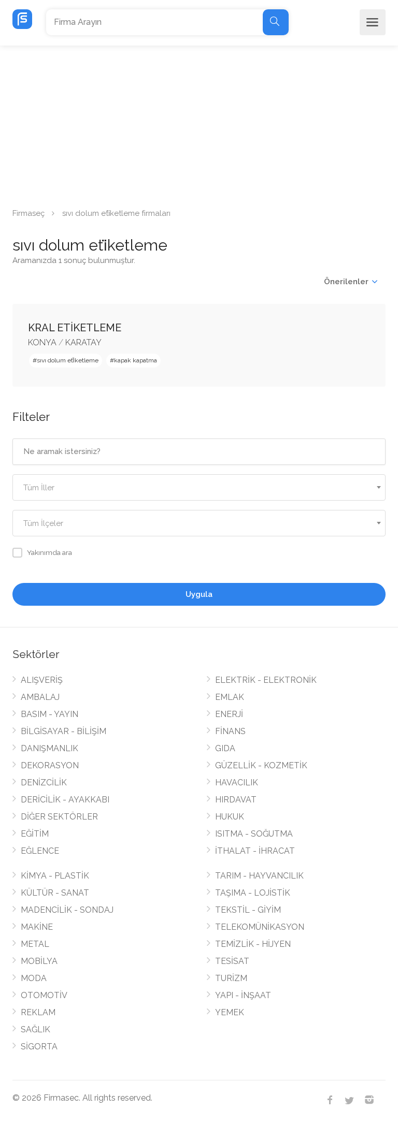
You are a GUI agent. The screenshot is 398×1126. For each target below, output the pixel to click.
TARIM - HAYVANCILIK (259, 876)
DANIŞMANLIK (49, 748)
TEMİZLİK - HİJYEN (253, 944)
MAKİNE (37, 927)
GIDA (225, 748)
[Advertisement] (199, 123)
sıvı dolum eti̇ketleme (67, 360)
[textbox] (199, 488)
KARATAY (83, 342)
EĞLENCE (40, 851)
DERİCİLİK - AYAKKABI (65, 800)
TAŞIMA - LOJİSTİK (252, 893)
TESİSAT (232, 961)
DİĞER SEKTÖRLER (59, 817)
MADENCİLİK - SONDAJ (67, 910)
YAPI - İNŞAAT (243, 995)
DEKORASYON (50, 765)
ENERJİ (229, 714)
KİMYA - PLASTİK (55, 876)
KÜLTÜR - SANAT (55, 893)
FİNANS (230, 731)
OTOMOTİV (44, 995)
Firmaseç (28, 213)
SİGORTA (39, 1046)
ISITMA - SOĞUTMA (254, 834)
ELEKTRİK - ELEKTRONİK (266, 680)
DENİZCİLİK (44, 782)
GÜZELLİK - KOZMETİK (261, 765)
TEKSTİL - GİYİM (248, 910)
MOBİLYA (39, 961)
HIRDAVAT (236, 800)
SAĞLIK (35, 1029)
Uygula (199, 594)
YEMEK (229, 1012)
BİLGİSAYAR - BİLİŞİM (63, 731)
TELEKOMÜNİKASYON (259, 927)
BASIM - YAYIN (49, 714)
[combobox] (199, 487)
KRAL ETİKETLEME (74, 327)
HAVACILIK (236, 782)
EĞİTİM (35, 834)
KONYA (42, 342)
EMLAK (229, 697)
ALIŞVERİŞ (42, 680)
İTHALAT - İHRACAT (255, 851)
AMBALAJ (40, 697)
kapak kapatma (135, 360)
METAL (35, 944)
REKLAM (38, 1012)
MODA (34, 978)
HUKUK (229, 817)
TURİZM (231, 978)
